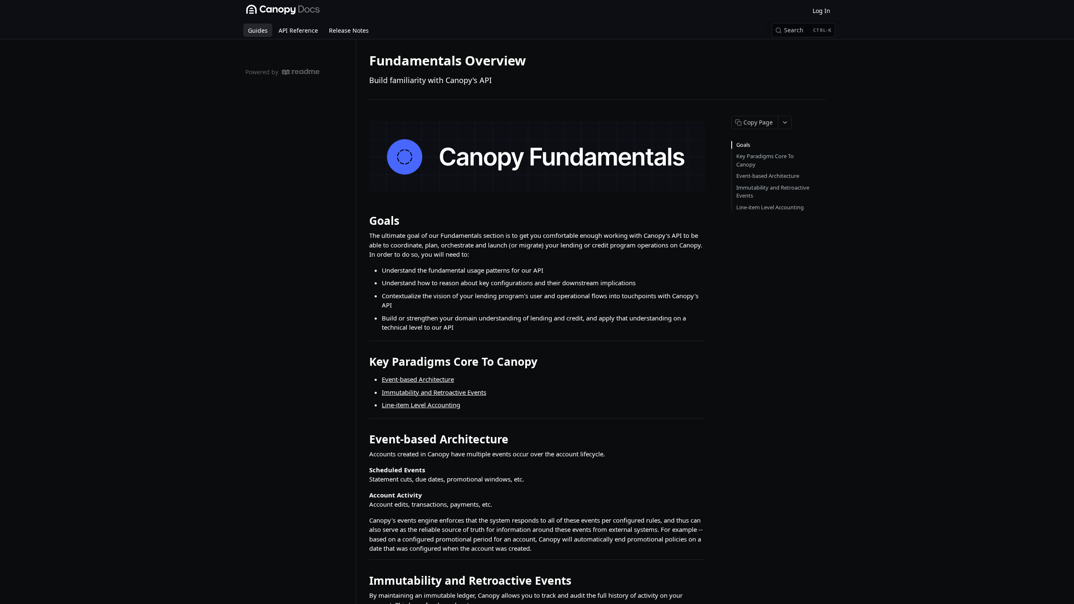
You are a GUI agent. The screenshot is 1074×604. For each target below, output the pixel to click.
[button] (537, 156)
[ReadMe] (301, 72)
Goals (743, 144)
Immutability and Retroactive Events (434, 392)
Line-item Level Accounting (421, 405)
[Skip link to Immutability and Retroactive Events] (363, 580)
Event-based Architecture (418, 379)
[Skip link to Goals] (363, 221)
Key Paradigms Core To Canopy (765, 160)
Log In (821, 11)
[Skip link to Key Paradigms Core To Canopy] (363, 362)
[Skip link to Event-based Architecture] (363, 439)
